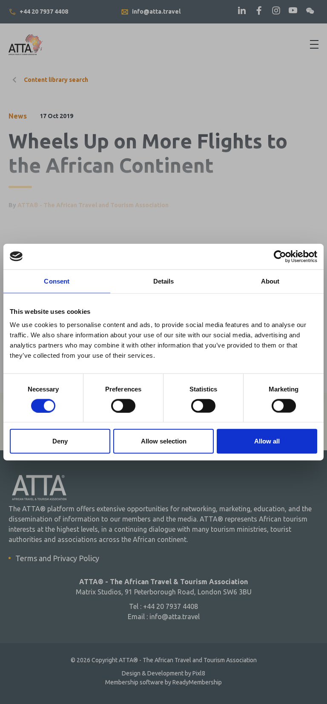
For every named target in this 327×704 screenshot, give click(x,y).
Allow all (267, 441)
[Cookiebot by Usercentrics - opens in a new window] (280, 256)
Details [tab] (163, 280)
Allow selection (163, 441)
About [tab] (270, 280)
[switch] (123, 405)
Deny (60, 441)
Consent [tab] (56, 280)
